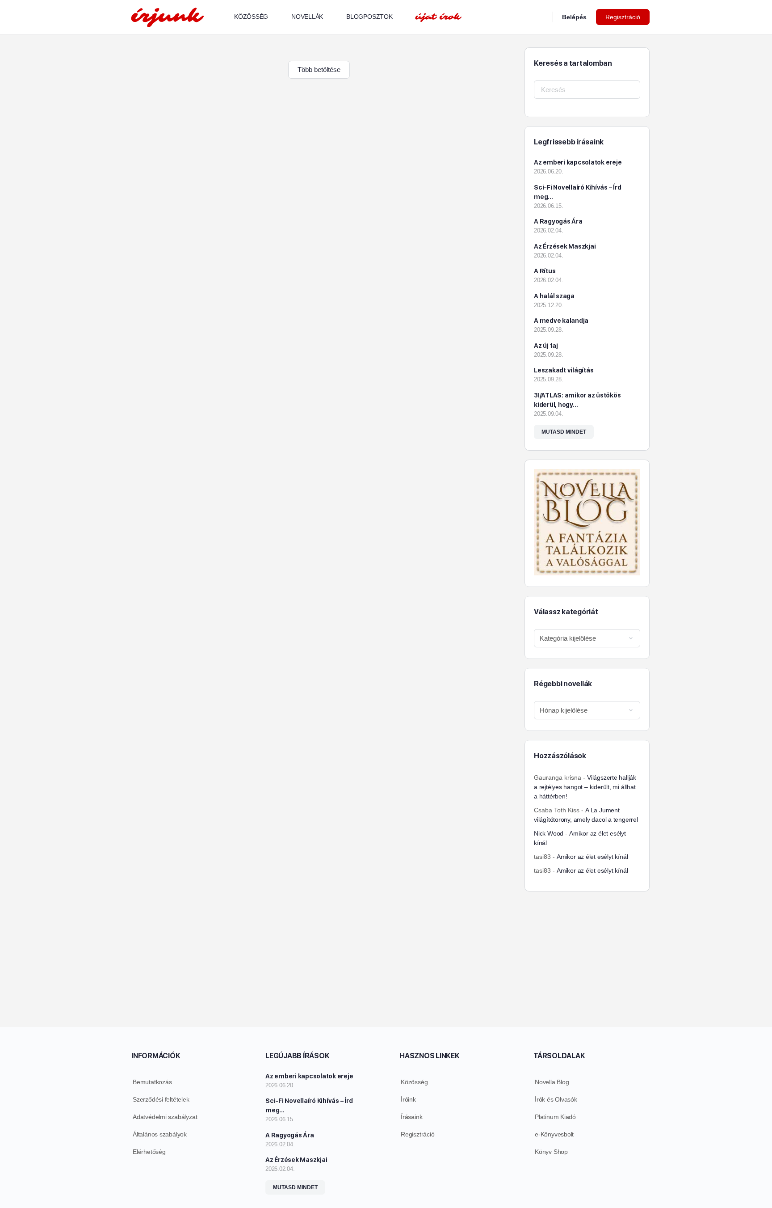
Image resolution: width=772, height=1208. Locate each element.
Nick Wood (548, 833)
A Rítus (544, 271)
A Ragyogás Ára (558, 221)
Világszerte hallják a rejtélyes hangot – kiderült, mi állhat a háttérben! (585, 787)
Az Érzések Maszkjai (565, 246)
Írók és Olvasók (556, 1099)
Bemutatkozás (152, 1082)
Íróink (408, 1099)
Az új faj (546, 345)
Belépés (574, 17)
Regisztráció (622, 17)
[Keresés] (540, 17)
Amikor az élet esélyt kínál (592, 856)
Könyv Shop (551, 1151)
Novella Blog (552, 1082)
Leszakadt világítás (563, 370)
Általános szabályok (160, 1134)
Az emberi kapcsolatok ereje (578, 162)
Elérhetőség (149, 1151)
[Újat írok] (438, 17)
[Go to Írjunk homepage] (167, 15)
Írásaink (411, 1116)
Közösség (414, 1082)
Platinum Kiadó (555, 1116)
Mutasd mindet (563, 432)
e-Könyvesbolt (554, 1134)
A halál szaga (554, 296)
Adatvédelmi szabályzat (165, 1116)
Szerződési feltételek (161, 1099)
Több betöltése (319, 69)
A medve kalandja (561, 320)
